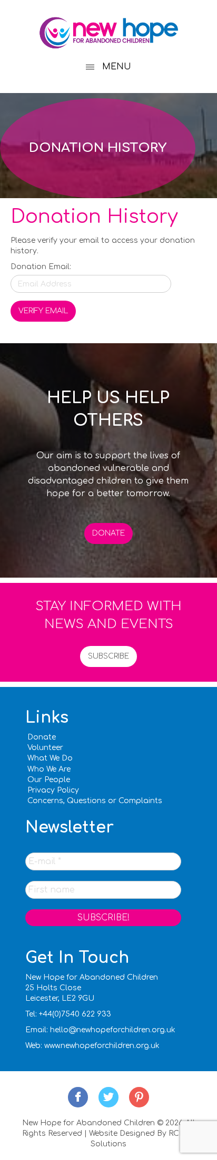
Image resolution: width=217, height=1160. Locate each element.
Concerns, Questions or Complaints (94, 801)
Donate (108, 533)
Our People (48, 780)
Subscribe (108, 656)
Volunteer (45, 748)
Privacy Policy (53, 790)
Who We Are (49, 769)
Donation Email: (41, 267)
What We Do (50, 758)
